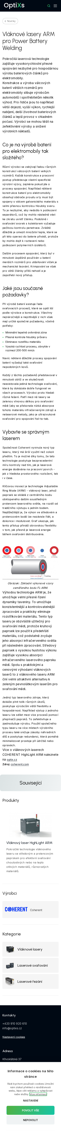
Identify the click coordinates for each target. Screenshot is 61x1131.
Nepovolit (30, 1120)
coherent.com (20, 764)
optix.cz (12, 759)
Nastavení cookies (13, 1037)
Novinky (11, 21)
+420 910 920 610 (14, 1023)
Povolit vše (30, 1110)
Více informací (38, 1094)
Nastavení (30, 1100)
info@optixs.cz (12, 1028)
